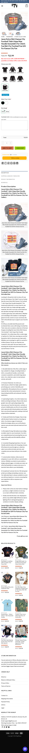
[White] (6, 102)
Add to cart (7, 148)
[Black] (3, 102)
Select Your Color (6, 99)
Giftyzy (14, 660)
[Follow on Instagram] (4, 727)
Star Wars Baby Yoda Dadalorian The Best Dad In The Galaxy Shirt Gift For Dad (21, 589)
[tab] (14, 172)
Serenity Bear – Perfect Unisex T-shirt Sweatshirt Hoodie (7, 616)
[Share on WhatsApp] (2, 163)
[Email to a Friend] (11, 163)
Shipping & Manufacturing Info (10, 176)
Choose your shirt (6, 64)
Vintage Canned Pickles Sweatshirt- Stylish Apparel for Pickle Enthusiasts (21, 642)
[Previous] (3, 21)
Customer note (5, 117)
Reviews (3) (4, 182)
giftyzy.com (24, 536)
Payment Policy (5, 701)
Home (2, 36)
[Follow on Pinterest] (9, 727)
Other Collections (20, 36)
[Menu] (2, 6)
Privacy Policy (5, 683)
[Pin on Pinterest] (14, 163)
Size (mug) (4, 108)
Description (5, 172)
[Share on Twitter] (8, 163)
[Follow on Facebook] (2, 727)
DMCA (3, 705)
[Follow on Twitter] (6, 727)
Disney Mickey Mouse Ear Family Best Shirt (7, 587)
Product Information (8, 179)
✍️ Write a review (14, 158)
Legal (2, 708)
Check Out (20, 148)
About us (3, 677)
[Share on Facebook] (5, 163)
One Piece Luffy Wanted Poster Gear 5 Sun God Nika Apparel (7, 641)
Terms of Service (5, 686)
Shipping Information (7, 698)
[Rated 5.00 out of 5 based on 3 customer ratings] (14, 53)
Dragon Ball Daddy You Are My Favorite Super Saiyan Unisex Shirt (21, 563)
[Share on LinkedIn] (17, 163)
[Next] (25, 21)
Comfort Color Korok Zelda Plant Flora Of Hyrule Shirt (20, 616)
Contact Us (4, 695)
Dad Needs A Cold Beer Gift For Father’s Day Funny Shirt (6, 563)
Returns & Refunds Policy (8, 680)
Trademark (9, 36)
